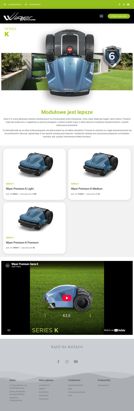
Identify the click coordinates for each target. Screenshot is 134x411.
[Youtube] (128, 4)
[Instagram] (124, 4)
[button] (101, 16)
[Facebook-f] (119, 4)
